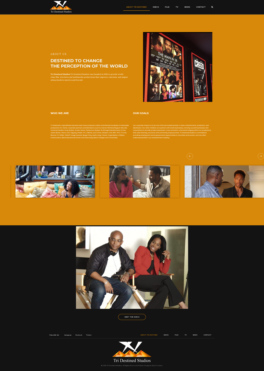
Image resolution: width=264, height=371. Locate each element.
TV (177, 7)
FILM (167, 7)
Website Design (144, 365)
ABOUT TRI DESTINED (136, 7)
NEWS (187, 7)
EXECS (156, 7)
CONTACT (201, 7)
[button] (212, 7)
